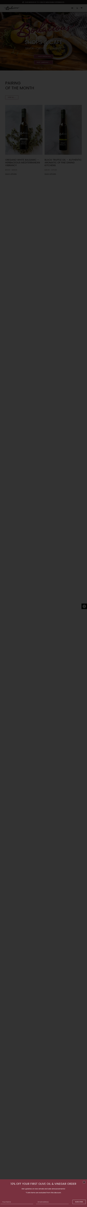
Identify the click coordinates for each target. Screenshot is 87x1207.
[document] (43, 603)
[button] (84, 1182)
